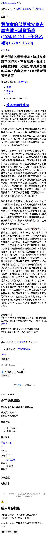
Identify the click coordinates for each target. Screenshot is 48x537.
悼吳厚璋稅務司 (17, 105)
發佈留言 (5, 376)
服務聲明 (28, 497)
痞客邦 (17, 342)
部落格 (9, 91)
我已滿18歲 (6, 532)
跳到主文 (5, 50)
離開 (15, 532)
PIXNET (12, 494)
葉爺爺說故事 (24, 349)
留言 (23, 342)
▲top (3, 354)
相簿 (8, 87)
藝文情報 (23, 82)
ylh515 (4, 324)
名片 (8, 94)
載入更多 (5, 359)
